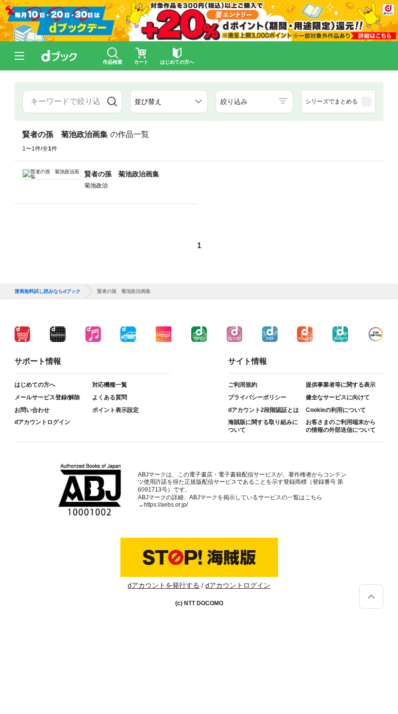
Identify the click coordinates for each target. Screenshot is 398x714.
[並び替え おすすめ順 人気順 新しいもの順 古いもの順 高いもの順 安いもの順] (169, 101)
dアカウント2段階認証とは (263, 410)
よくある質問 (109, 397)
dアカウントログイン (42, 422)
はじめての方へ (35, 384)
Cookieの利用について (336, 410)
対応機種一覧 (109, 384)
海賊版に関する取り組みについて (263, 426)
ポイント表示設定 (115, 410)
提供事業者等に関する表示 (341, 384)
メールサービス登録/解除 (47, 397)
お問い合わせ (32, 410)
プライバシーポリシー (257, 397)
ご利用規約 (242, 384)
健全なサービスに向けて (338, 397)
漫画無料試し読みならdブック (48, 291)
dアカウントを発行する (163, 585)
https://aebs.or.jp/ (166, 504)
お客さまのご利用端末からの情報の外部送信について (341, 426)
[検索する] (111, 101)
